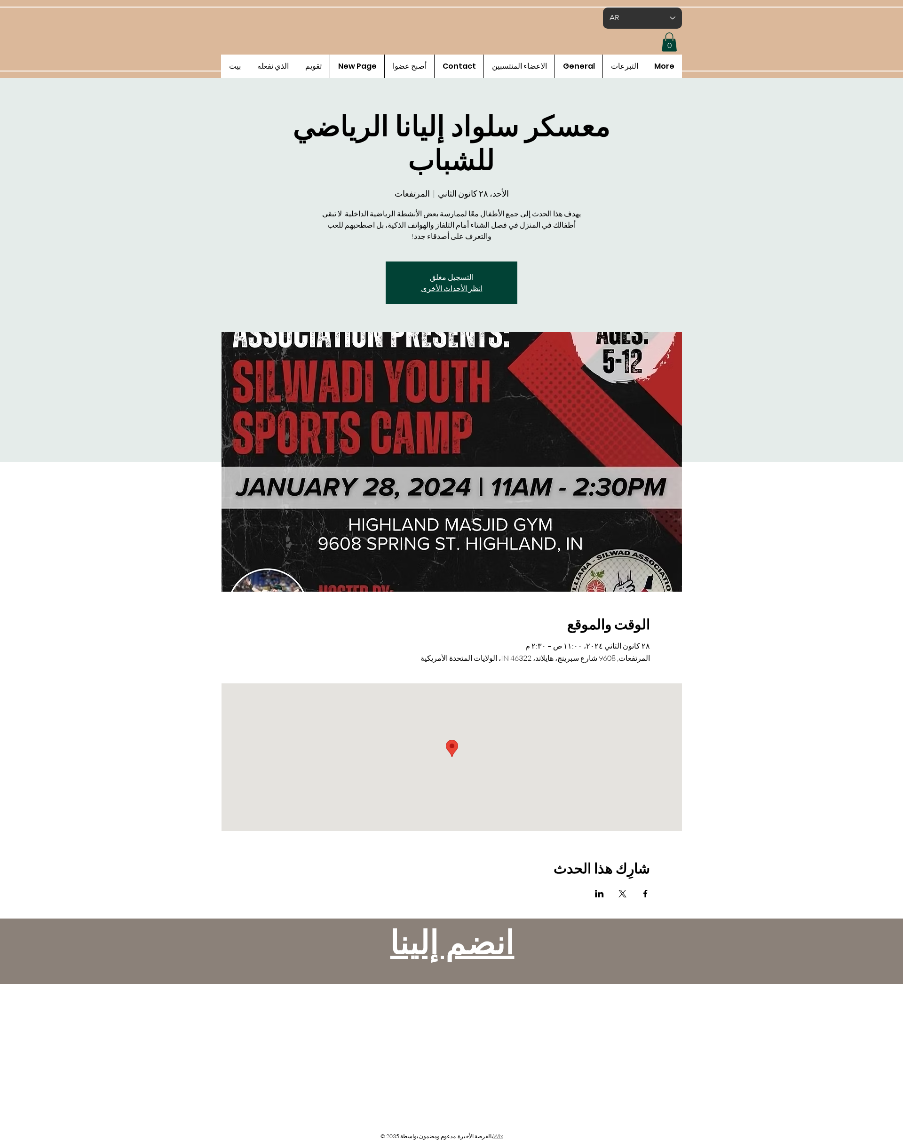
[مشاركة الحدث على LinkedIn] (599, 893)
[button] (669, 42)
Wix (498, 1136)
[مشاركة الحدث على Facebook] (645, 893)
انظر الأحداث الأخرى (452, 288)
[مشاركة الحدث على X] (622, 893)
